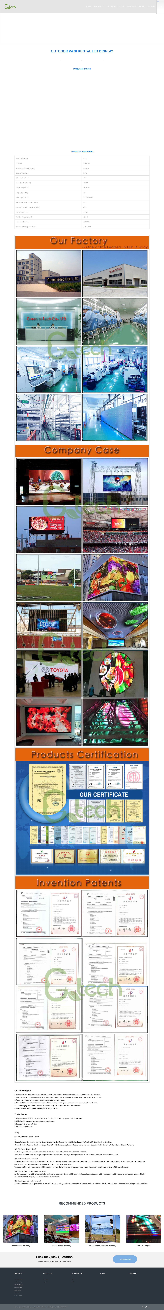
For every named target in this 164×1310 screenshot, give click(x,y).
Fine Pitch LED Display (18, 1290)
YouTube (73, 1279)
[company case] (82, 595)
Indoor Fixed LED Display (18, 1281)
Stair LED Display (17, 1292)
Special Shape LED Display (18, 1295)
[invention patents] (82, 979)
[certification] (82, 812)
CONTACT (133, 1273)
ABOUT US (48, 1273)
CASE (102, 1273)
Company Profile (45, 1281)
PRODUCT (19, 1273)
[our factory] (82, 339)
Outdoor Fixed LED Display (18, 1279)
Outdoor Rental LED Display (19, 1284)
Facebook (73, 1281)
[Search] (158, 6)
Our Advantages (45, 1279)
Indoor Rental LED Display (18, 1287)
